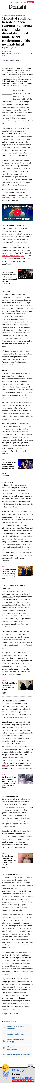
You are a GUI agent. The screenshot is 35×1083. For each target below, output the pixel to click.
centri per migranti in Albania (16, 799)
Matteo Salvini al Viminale (11, 189)
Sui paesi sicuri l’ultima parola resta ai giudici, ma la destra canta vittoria (9, 860)
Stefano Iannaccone (5, 474)
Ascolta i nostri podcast (15, 1034)
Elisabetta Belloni (8, 121)
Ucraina (5, 658)
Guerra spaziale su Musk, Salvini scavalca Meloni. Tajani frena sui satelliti (9, 466)
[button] (27, 53)
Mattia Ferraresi (5, 693)
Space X (7, 373)
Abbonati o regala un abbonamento (14, 1048)
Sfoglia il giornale (14, 2)
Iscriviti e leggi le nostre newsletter (15, 1027)
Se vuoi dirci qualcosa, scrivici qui (18, 1054)
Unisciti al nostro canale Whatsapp (15, 1041)
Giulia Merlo (5, 578)
